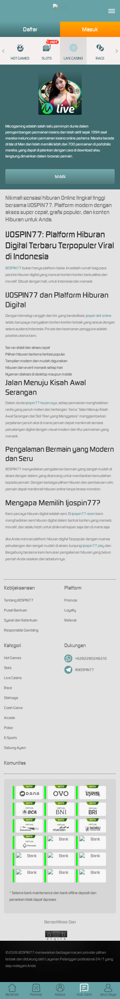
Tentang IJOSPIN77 (18, 600)
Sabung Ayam (15, 747)
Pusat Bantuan (15, 610)
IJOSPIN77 (13, 268)
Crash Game (13, 707)
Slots (47, 58)
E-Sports (10, 737)
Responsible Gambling (21, 630)
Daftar (30, 29)
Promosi (70, 600)
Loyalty (70, 610)
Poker (8, 727)
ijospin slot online (98, 315)
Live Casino (73, 58)
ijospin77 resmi (83, 513)
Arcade (9, 717)
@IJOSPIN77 (84, 669)
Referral (70, 620)
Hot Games (20, 58)
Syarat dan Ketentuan (20, 620)
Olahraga (11, 697)
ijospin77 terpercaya (41, 402)
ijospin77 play (93, 545)
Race (100, 58)
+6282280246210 (91, 658)
